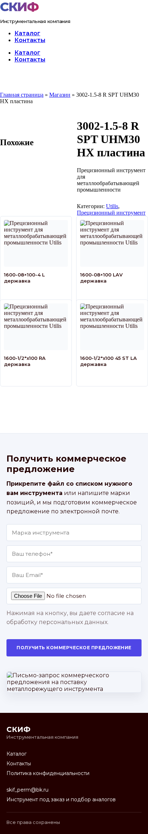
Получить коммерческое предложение (74, 647)
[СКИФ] (21, 7)
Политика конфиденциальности (47, 773)
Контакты (29, 40)
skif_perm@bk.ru (27, 790)
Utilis (112, 206)
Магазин (59, 95)
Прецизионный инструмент (111, 213)
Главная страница (21, 95)
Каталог (27, 33)
